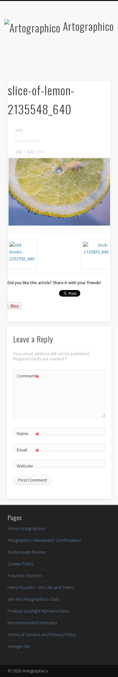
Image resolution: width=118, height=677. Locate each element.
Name (28, 434)
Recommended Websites (32, 623)
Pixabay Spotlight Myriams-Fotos (38, 611)
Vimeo (78, 60)
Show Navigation (95, 58)
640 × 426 (24, 152)
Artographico (88, 26)
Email (28, 451)
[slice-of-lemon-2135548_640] (59, 192)
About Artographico (27, 528)
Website (25, 466)
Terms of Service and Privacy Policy (42, 634)
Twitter (51, 60)
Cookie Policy (20, 564)
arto (18, 130)
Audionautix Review (27, 552)
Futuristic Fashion (24, 575)
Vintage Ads (19, 646)
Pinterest (65, 60)
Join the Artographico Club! (33, 599)
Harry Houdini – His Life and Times (41, 587)
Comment (28, 377)
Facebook (38, 60)
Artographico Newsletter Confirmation (44, 540)
